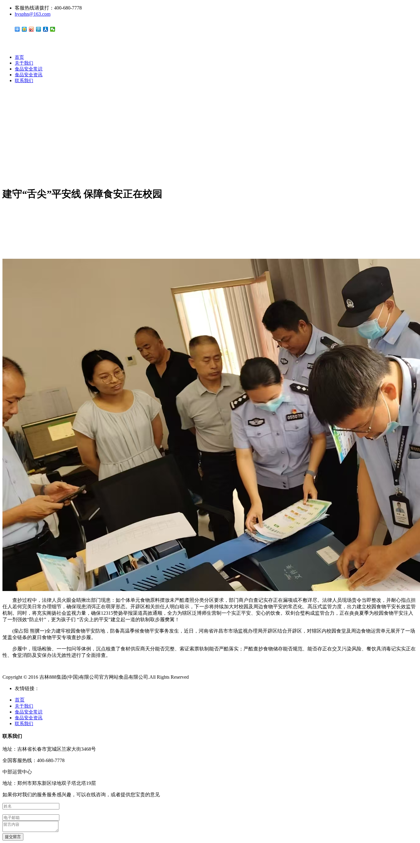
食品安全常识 (28, 68)
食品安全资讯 (28, 74)
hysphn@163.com (32, 14)
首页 (19, 57)
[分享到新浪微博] (31, 29)
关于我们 (24, 63)
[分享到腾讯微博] (38, 29)
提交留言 (13, 836)
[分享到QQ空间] (24, 29)
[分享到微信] (52, 29)
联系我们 (24, 80)
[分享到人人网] (45, 29)
